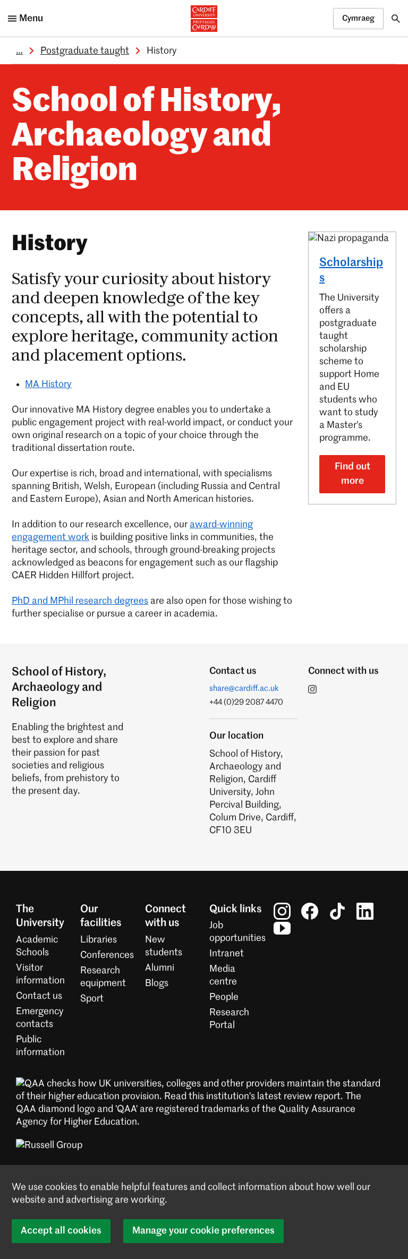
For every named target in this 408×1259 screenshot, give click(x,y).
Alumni (159, 968)
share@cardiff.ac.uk (244, 688)
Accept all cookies (61, 1231)
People (224, 997)
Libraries (98, 940)
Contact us (39, 996)
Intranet (226, 953)
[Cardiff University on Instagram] (282, 911)
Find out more (352, 474)
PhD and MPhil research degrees (80, 601)
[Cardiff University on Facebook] (309, 911)
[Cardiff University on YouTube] (282, 928)
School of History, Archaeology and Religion (147, 137)
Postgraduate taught (84, 51)
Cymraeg (358, 18)
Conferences (107, 955)
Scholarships (351, 270)
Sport (92, 999)
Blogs (156, 983)
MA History (48, 384)
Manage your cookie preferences (203, 1231)
